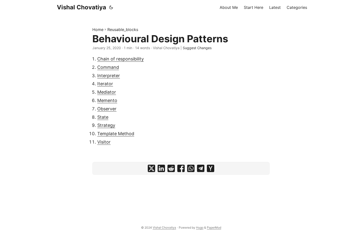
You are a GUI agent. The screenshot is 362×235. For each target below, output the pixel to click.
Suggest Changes (197, 48)
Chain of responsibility (120, 58)
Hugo (199, 227)
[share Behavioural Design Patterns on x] (151, 168)
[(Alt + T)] (111, 7)
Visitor (104, 142)
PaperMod (214, 227)
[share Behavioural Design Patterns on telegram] (200, 168)
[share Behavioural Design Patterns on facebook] (181, 168)
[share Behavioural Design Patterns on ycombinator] (210, 168)
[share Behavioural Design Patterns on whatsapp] (191, 168)
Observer (106, 108)
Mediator (106, 92)
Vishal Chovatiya (81, 7)
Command (108, 67)
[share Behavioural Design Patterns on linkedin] (161, 168)
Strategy (106, 125)
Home (97, 29)
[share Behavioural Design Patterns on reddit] (171, 168)
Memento (107, 100)
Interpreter (108, 75)
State (102, 117)
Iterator (105, 83)
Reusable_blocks (122, 29)
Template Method (115, 133)
